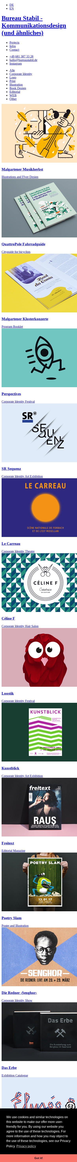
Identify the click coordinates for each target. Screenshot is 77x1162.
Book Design (17, 88)
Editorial (14, 91)
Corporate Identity (20, 74)
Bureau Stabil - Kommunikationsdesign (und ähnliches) (34, 25)
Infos (12, 46)
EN (11, 8)
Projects (14, 42)
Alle (12, 70)
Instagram (15, 63)
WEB (13, 95)
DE (11, 5)
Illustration (16, 84)
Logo (12, 77)
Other (13, 99)
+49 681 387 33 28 (21, 56)
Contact (14, 49)
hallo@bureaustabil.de (23, 60)
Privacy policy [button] (26, 1146)
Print (12, 81)
